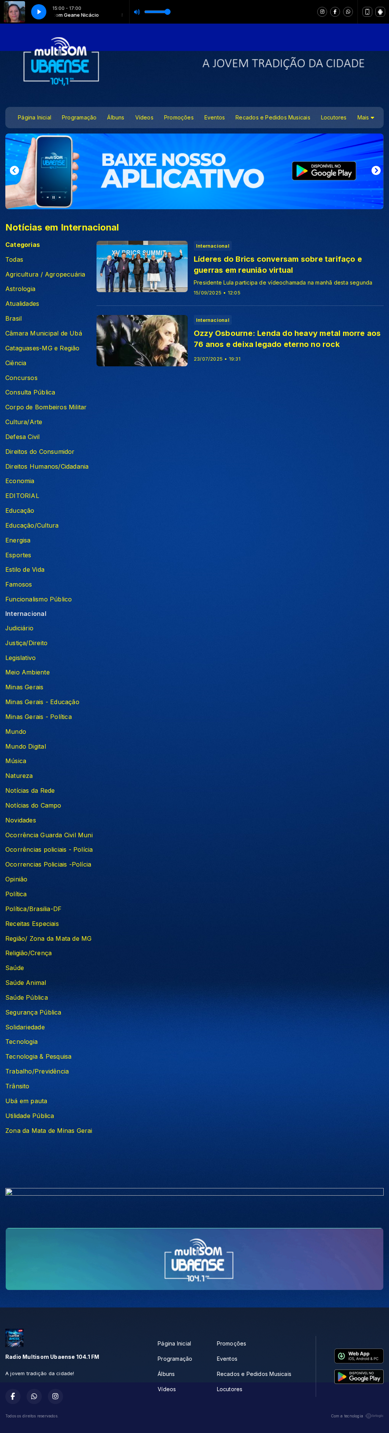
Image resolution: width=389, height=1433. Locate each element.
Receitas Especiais (32, 923)
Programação (79, 117)
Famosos (18, 584)
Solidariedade (25, 1027)
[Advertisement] (194, 1164)
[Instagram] (322, 12)
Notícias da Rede (30, 790)
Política (16, 894)
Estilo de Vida (24, 569)
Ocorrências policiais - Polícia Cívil (49, 849)
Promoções (179, 117)
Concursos (21, 378)
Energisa (18, 540)
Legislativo (20, 658)
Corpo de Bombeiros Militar (46, 407)
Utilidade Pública (29, 1116)
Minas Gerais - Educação (42, 702)
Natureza (19, 775)
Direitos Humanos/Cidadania (47, 466)
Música (15, 761)
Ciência (15, 363)
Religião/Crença (28, 953)
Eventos (214, 117)
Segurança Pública (33, 1012)
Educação (20, 510)
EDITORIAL (22, 495)
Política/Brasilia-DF (33, 909)
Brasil (13, 318)
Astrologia (20, 289)
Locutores (334, 117)
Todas (14, 259)
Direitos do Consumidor (40, 451)
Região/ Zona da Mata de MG (48, 938)
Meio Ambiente (27, 672)
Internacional (25, 613)
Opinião (16, 879)
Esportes (18, 555)
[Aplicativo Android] (380, 12)
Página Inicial (34, 117)
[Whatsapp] (348, 12)
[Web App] (367, 12)
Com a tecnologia (347, 1416)
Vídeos (144, 117)
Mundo (15, 731)
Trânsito (17, 1086)
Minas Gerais (24, 687)
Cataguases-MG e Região (42, 348)
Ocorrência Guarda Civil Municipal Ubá (49, 835)
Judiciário (19, 628)
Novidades (20, 820)
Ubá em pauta (26, 1101)
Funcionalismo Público (38, 599)
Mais (364, 117)
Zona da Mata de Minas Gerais (49, 1130)
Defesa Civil (22, 437)
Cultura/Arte (24, 422)
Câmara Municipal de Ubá (43, 333)
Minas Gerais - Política (38, 716)
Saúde (14, 968)
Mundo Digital (25, 746)
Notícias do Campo (33, 805)
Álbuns (115, 117)
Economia (20, 481)
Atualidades (22, 303)
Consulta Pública (30, 392)
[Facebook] (335, 12)
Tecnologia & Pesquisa (38, 1056)
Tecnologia (21, 1041)
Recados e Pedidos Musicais (273, 117)
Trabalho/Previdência (37, 1071)
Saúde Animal (25, 982)
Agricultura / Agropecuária (45, 274)
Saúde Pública (26, 997)
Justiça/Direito (26, 643)
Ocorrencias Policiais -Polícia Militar (49, 864)
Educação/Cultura (32, 525)
